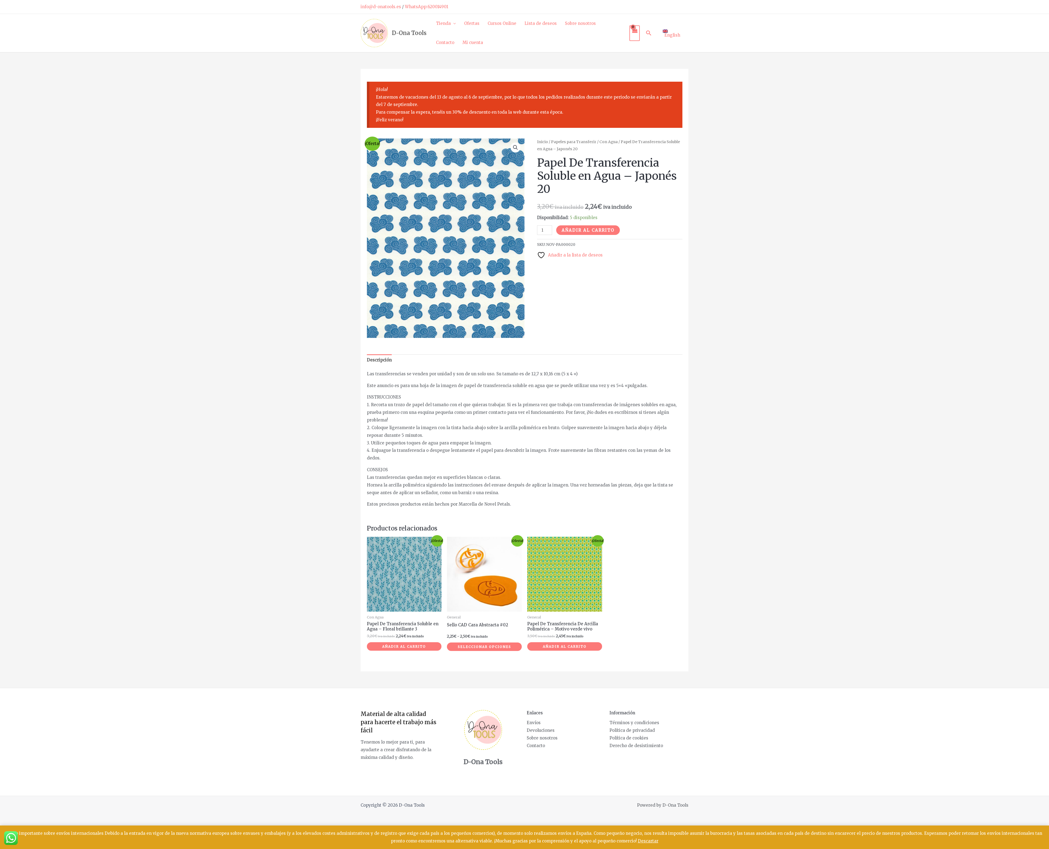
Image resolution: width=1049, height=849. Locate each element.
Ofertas (471, 23)
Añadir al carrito (588, 230)
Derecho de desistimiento (636, 745)
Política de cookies (628, 738)
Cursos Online (502, 23)
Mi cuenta (472, 42)
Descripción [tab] (379, 359)
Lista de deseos (540, 23)
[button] (648, 33)
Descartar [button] (648, 841)
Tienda (443, 23)
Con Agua (608, 141)
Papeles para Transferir (573, 141)
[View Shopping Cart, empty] (634, 33)
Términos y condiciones (634, 722)
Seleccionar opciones (484, 647)
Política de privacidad (632, 730)
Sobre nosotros (580, 23)
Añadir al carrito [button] (404, 646)
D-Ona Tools (409, 33)
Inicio (542, 141)
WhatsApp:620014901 (426, 6)
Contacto (445, 42)
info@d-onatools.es (381, 6)
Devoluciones (541, 730)
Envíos (534, 722)
